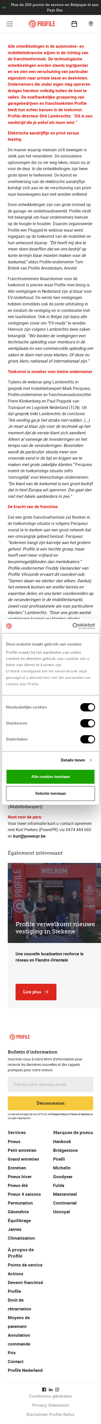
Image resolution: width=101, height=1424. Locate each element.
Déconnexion (50, 1103)
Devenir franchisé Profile (25, 1286)
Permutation (20, 1203)
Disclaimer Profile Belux (50, 1414)
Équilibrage (19, 1220)
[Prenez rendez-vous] (74, 24)
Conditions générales (50, 1396)
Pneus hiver (20, 1176)
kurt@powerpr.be (29, 836)
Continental (65, 1203)
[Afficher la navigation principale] (10, 24)
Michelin (62, 1168)
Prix (12, 1353)
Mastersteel (65, 1194)
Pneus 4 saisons (24, 1194)
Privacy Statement (50, 1405)
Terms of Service (80, 1114)
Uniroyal (61, 1212)
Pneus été (18, 1185)
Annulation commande (19, 1339)
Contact (16, 1361)
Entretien (17, 1168)
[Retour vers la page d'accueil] (41, 24)
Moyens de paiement (19, 1322)
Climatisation (21, 1238)
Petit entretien (22, 1150)
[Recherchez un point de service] (91, 24)
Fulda (58, 1185)
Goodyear (63, 1176)
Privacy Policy (59, 1114)
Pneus (14, 1141)
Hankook (62, 1141)
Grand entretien (23, 1159)
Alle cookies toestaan (50, 776)
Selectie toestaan (50, 793)
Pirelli (59, 1159)
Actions (15, 1274)
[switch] (87, 723)
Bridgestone (65, 1150)
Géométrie (18, 1212)
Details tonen (73, 760)
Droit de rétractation (19, 1304)
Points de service (25, 1265)
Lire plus (32, 991)
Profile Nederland (25, 1370)
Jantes (14, 1229)
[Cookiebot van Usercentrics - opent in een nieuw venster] (72, 626)
